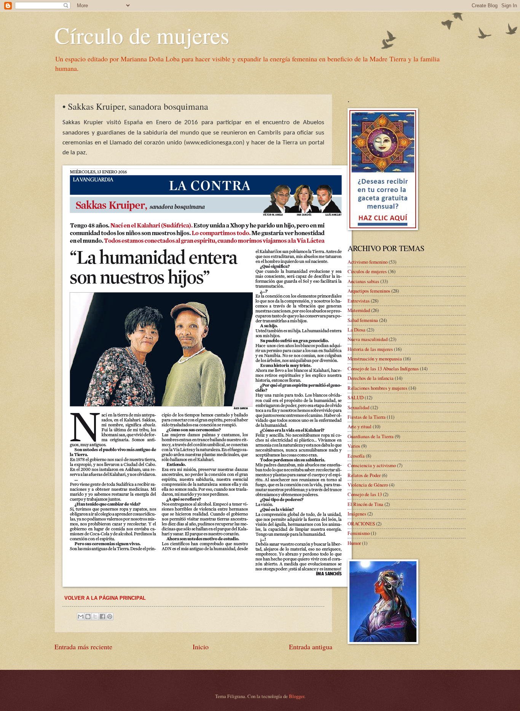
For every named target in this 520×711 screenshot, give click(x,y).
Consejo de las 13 (365, 494)
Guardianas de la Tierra (371, 436)
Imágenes (357, 513)
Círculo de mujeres (141, 35)
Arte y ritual (360, 426)
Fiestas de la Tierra (367, 416)
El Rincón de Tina (365, 504)
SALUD (356, 397)
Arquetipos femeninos (369, 290)
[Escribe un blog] (88, 616)
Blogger (296, 696)
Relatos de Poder (364, 475)
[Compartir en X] (95, 616)
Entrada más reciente (83, 646)
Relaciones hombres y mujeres (377, 387)
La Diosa (356, 329)
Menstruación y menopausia (375, 358)
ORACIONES (361, 523)
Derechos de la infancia (371, 378)
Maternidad (359, 310)
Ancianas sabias (363, 281)
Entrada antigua (310, 646)
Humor (354, 543)
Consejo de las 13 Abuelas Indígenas (383, 368)
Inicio (201, 646)
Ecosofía (356, 455)
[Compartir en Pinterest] (109, 616)
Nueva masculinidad (368, 339)
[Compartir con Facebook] (102, 616)
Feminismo (359, 533)
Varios (354, 445)
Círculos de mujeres (367, 271)
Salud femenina (363, 320)
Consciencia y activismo (372, 465)
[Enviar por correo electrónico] (81, 616)
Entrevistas (359, 300)
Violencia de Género (368, 484)
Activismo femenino (368, 261)
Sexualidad (358, 407)
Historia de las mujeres (370, 349)
